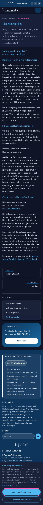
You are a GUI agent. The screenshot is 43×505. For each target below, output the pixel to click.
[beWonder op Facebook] (32, 3)
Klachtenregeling (13, 317)
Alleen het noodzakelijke (21, 499)
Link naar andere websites (16, 308)
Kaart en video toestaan (21, 492)
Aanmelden (21, 341)
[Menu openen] (38, 10)
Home (4, 18)
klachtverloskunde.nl (11, 208)
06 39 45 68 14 (9, 3)
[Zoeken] (38, 436)
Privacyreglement (13, 312)
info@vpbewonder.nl (22, 3)
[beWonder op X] (39, 3)
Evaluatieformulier (13, 303)
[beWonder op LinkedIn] (35, 3)
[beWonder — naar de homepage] (10, 10)
